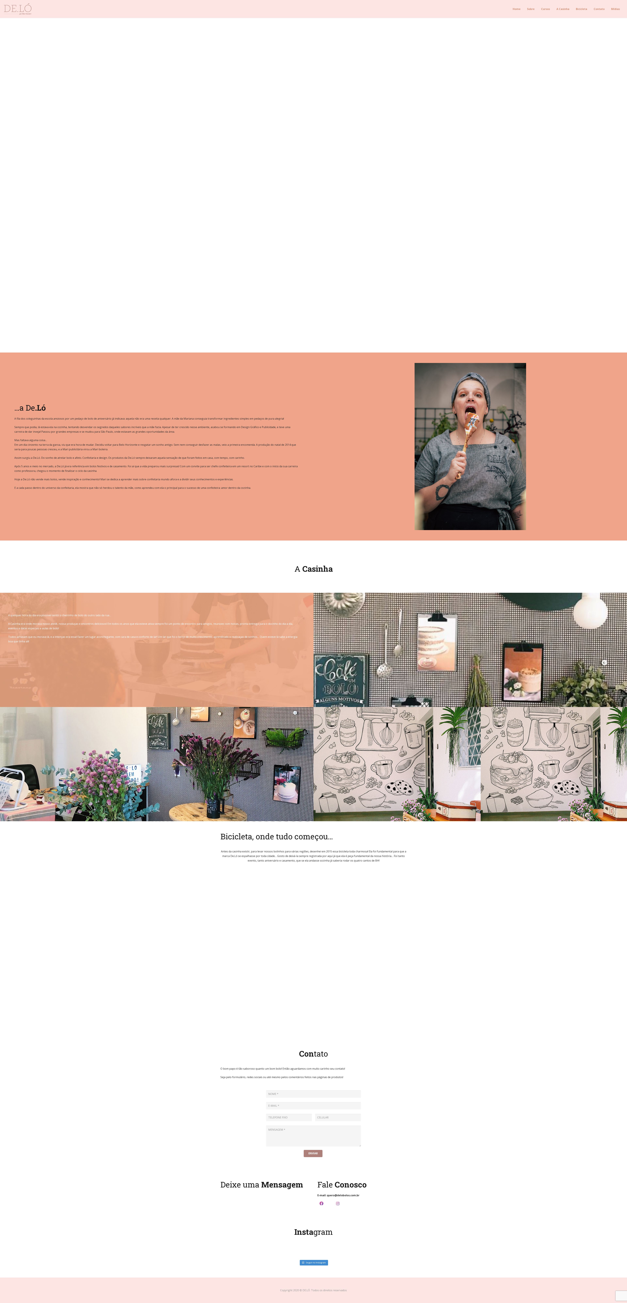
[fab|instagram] (338, 1203)
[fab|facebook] (321, 1203)
